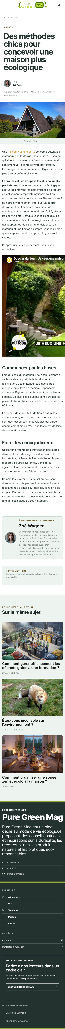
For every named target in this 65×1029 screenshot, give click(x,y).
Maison (16, 17)
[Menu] (6, 5)
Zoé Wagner (31, 525)
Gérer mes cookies (17, 1021)
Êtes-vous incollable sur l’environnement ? (23, 722)
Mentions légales (16, 1013)
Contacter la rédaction (32, 947)
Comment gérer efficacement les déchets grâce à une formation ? (31, 665)
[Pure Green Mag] (32, 5)
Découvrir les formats (32, 987)
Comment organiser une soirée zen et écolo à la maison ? (29, 779)
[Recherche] (58, 5)
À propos (32, 940)
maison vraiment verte (21, 151)
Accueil (7, 17)
